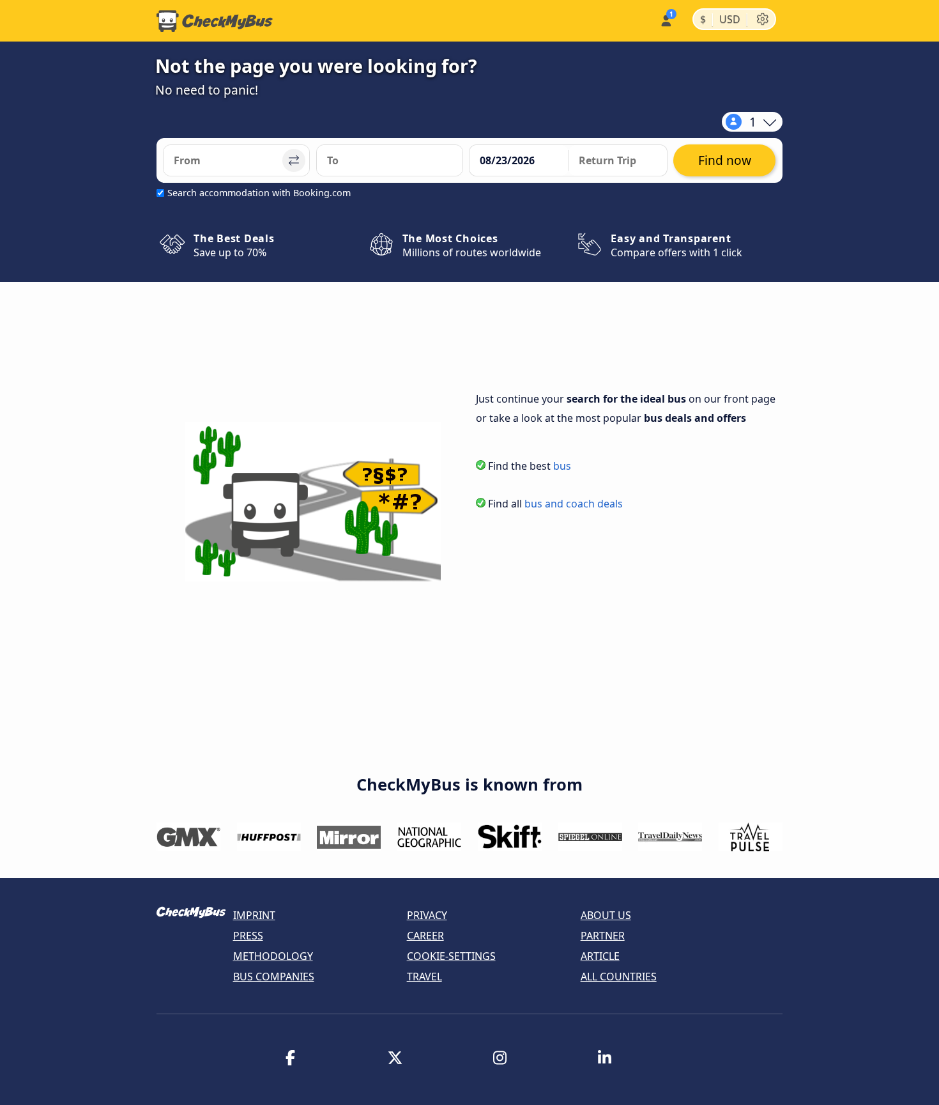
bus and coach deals (573, 504)
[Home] (214, 21)
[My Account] (665, 19)
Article (600, 956)
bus (562, 466)
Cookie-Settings (451, 956)
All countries (619, 977)
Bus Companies (273, 977)
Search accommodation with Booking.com (259, 193)
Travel (424, 977)
